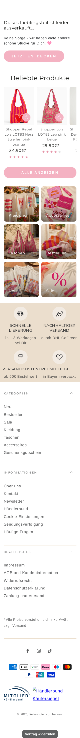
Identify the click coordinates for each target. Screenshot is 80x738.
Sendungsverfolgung (23, 524)
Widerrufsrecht (18, 580)
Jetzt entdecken (34, 56)
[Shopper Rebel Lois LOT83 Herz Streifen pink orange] (19, 106)
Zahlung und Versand (24, 595)
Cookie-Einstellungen (24, 516)
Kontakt (11, 493)
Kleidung (12, 430)
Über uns (12, 486)
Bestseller (13, 414)
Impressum (14, 565)
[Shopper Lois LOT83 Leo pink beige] (52, 106)
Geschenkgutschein (22, 452)
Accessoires (15, 445)
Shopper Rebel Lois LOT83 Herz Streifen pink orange (18, 137)
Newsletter (14, 501)
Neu (8, 407)
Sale (8, 422)
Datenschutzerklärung (25, 588)
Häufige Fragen (18, 532)
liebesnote (37, 714)
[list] (40, 343)
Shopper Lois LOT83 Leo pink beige (52, 134)
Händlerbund (16, 509)
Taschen (12, 437)
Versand (19, 625)
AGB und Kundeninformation (31, 572)
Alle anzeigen (40, 172)
